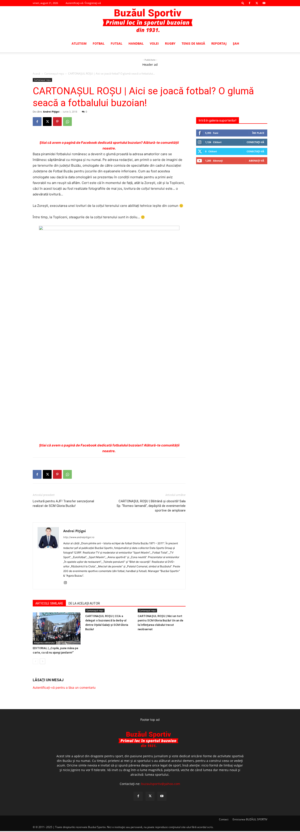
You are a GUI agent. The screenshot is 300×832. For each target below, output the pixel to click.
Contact (223, 819)
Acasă (36, 73)
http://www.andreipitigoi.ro (78, 537)
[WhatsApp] (67, 121)
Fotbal (99, 43)
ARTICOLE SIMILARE (49, 603)
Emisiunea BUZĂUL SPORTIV (250, 819)
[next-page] (42, 661)
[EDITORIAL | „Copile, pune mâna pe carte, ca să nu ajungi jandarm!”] (57, 628)
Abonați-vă (256, 160)
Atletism (79, 43)
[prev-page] (35, 661)
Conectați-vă (255, 142)
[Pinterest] (57, 121)
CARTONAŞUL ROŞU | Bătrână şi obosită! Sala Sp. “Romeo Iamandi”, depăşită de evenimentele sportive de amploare (151, 505)
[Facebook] (249, 3)
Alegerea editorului (44, 642)
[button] (243, 3)
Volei (154, 43)
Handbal (136, 43)
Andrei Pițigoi (51, 111)
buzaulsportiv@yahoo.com (160, 784)
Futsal (116, 43)
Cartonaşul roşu (54, 73)
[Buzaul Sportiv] (150, 20)
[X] (256, 3)
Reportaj (219, 43)
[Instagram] (66, 583)
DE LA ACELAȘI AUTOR (84, 603)
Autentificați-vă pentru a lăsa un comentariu (64, 687)
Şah (236, 43)
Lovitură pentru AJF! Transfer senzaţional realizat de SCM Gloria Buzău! (63, 503)
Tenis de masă (193, 43)
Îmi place (258, 133)
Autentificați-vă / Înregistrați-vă (83, 3)
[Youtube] (264, 3)
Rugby (170, 43)
